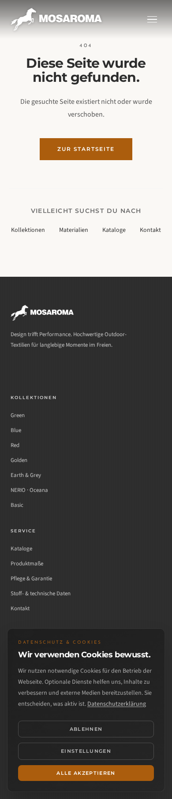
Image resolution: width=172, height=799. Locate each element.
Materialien (73, 230)
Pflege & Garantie (31, 579)
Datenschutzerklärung (116, 704)
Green (18, 415)
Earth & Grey (26, 475)
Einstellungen (86, 751)
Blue (16, 430)
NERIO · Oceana (29, 490)
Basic (17, 505)
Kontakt (150, 230)
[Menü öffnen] (152, 19)
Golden (19, 460)
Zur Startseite (85, 149)
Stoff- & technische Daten (41, 593)
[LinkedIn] (18, 369)
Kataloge (114, 230)
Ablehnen (86, 729)
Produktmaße (27, 564)
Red (15, 445)
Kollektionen (28, 230)
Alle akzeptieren (85, 773)
